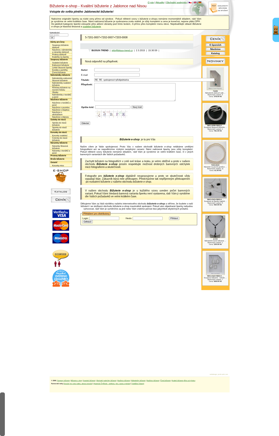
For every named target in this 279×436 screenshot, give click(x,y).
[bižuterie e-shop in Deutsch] (199, 2)
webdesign (213, 374)
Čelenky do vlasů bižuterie (59, 139)
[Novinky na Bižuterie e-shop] (215, 64)
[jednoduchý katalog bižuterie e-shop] (61, 193)
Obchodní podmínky (176, 2)
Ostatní (54, 162)
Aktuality (160, 2)
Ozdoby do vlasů (58, 119)
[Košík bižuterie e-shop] (61, 183)
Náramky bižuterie (59, 143)
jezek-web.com (223, 374)
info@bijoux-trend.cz (122, 50)
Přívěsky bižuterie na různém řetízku (61, 89)
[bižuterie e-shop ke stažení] (218, 14)
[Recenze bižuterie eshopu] (60, 286)
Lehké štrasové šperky (62, 68)
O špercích (215, 45)
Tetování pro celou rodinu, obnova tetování (78, 384)
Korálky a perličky (60, 70)
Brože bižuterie (57, 159)
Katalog (215, 53)
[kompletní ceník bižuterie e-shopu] (61, 201)
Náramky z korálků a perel (61, 152)
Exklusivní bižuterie (60, 65)
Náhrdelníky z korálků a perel (61, 96)
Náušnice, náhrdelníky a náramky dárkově (62, 51)
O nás (151, 2)
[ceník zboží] (215, 41)
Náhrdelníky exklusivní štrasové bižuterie (62, 79)
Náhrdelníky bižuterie (60, 75)
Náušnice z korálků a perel (61, 104)
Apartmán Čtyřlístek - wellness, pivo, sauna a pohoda (112, 384)
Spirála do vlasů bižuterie (59, 124)
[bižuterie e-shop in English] (195, 2)
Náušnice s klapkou (60, 110)
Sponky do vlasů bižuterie (59, 128)
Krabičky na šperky (60, 57)
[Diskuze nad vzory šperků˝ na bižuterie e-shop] (60, 266)
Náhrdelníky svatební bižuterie (61, 84)
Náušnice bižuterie (59, 99)
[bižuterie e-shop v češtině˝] (190, 2)
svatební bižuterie (92, 26)
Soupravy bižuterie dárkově (60, 46)
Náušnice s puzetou (61, 107)
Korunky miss (58, 165)
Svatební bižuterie (60, 63)
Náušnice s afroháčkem (57, 113)
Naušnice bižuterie (124, 380)
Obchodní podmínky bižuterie (106, 380)
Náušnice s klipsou (60, 117)
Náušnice (215, 49)
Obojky (55, 92)
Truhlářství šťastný (137, 384)
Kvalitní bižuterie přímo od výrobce (183, 380)
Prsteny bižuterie (58, 155)
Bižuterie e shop (76, 380)
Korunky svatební (59, 135)
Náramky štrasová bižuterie (60, 147)
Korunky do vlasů (59, 132)
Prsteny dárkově (59, 54)
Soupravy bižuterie (59, 59)
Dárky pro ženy (58, 42)
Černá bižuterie (59, 72)
